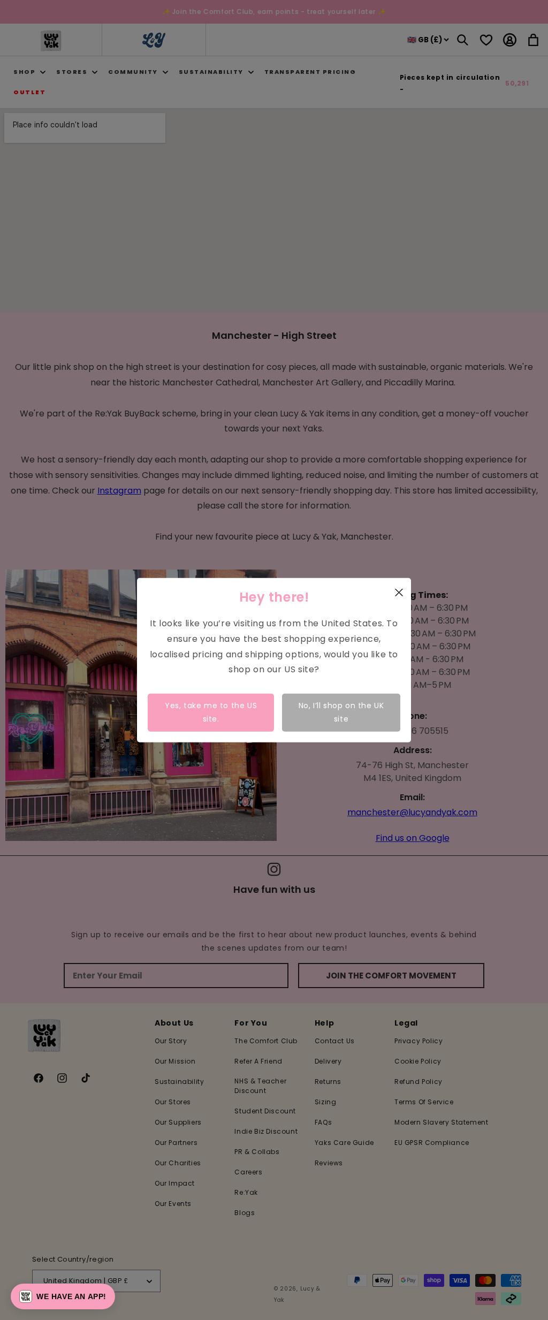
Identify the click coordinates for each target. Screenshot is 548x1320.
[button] (63, 1296)
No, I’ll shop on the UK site (341, 712)
